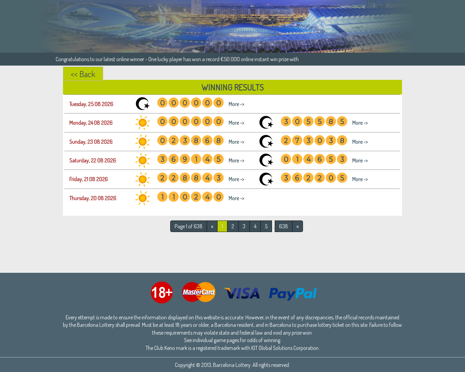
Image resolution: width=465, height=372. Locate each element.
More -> (236, 104)
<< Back (83, 73)
